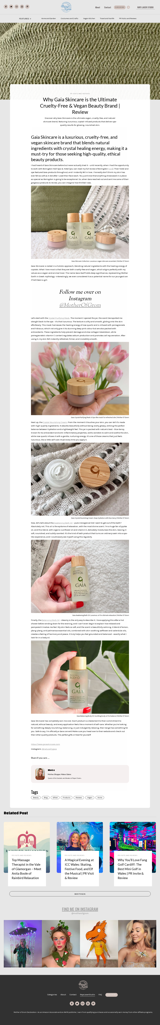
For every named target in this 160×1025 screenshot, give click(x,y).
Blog (46, 798)
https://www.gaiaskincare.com (45, 744)
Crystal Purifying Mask (59, 318)
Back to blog (80, 894)
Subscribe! (111, 994)
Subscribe (119, 7)
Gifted (55, 798)
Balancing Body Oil (51, 620)
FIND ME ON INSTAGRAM (80, 909)
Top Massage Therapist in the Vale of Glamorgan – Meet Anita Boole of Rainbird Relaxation (26, 869)
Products (66, 798)
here (110, 168)
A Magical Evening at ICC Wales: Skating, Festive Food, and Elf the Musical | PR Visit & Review (79, 869)
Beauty (36, 798)
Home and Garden (48, 18)
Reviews (79, 798)
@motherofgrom (80, 913)
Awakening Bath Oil (63, 523)
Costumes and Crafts (69, 18)
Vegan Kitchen (89, 18)
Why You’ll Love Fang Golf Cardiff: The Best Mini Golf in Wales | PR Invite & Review (132, 869)
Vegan (89, 798)
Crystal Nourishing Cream (55, 422)
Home (100, 798)
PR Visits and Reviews (127, 18)
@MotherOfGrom (80, 305)
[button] (141, 16)
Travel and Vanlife (107, 18)
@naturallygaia (49, 749)
